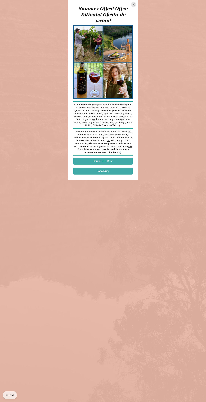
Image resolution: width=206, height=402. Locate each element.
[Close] (133, 4)
